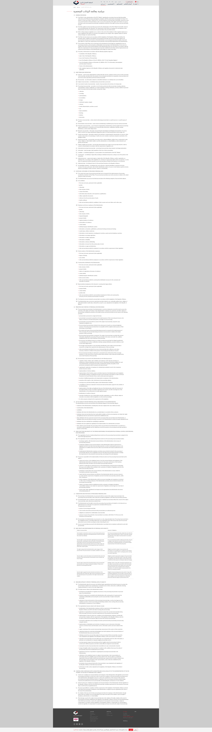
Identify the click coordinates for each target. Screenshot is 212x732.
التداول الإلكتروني (129, 1)
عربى (116, 1)
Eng (104, 1)
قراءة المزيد (75, 729)
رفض (135, 730)
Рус (101, 1)
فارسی (119, 1)
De (107, 1)
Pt (109, 1)
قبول (131, 730)
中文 (112, 1)
